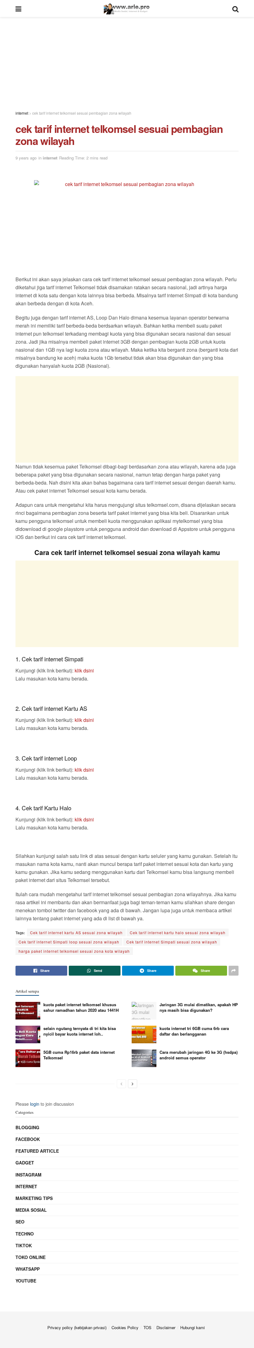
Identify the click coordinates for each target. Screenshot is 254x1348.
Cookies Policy (125, 1327)
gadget (24, 1162)
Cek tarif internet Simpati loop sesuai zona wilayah (69, 941)
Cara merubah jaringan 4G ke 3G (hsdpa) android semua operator (199, 1055)
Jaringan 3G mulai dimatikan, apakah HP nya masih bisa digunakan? (199, 1007)
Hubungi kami (192, 1327)
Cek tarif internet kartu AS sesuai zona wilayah (76, 932)
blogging (27, 1127)
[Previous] (121, 1083)
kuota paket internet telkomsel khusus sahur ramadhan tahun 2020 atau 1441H (81, 1007)
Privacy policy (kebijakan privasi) (77, 1327)
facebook (27, 1139)
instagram (28, 1175)
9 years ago (26, 158)
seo (19, 1222)
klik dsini (84, 670)
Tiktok (23, 1245)
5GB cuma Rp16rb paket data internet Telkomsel (79, 1055)
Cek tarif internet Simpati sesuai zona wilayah (171, 941)
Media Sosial (31, 1210)
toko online (30, 1257)
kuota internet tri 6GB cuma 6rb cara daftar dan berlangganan (194, 1031)
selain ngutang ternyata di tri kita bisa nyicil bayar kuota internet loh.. (79, 1031)
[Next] (132, 1083)
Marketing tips (34, 1198)
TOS (147, 1327)
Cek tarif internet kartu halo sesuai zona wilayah (178, 932)
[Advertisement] (127, 60)
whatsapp (27, 1269)
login (34, 1104)
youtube (25, 1281)
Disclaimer (165, 1327)
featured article (37, 1151)
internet (50, 158)
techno (24, 1234)
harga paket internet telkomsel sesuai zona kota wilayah (74, 951)
